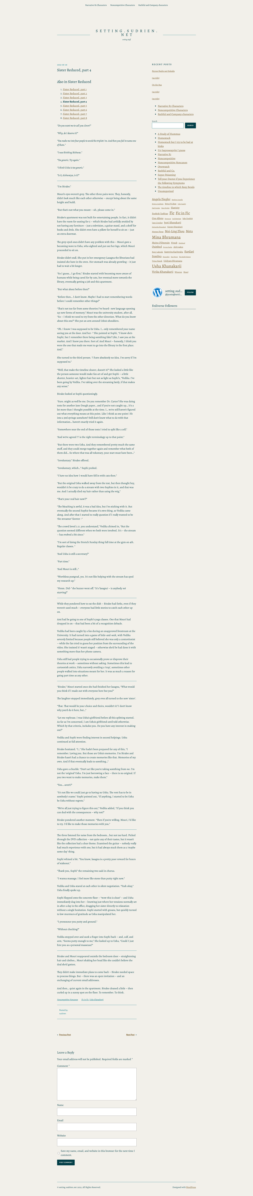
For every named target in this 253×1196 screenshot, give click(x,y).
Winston (178, 272)
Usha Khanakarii (96, 999)
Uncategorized (166, 191)
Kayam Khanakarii (175, 226)
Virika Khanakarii (162, 272)
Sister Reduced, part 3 (75, 97)
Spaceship (166, 257)
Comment (63, 1066)
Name (60, 1105)
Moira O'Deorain (161, 242)
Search (154, 121)
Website (61, 1135)
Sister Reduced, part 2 (75, 93)
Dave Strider (165, 208)
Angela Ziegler (161, 199)
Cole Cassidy (182, 204)
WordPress (191, 1187)
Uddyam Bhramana (173, 260)
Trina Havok (157, 261)
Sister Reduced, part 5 (75, 105)
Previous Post (65, 1035)
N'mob (174, 242)
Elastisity (175, 207)
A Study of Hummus (169, 134)
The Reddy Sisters (185, 257)
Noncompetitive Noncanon (67, 999)
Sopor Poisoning (167, 175)
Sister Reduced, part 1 (75, 89)
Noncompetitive (166, 158)
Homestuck (164, 138)
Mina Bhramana (166, 237)
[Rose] (185, 272)
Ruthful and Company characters (153, 5)
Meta (189, 231)
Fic (171, 213)
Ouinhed (157, 247)
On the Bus (157, 84)
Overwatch (164, 166)
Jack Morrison (176, 219)
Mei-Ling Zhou (174, 231)
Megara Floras (158, 231)
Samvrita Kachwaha (173, 251)
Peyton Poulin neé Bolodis (163, 71)
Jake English (187, 218)
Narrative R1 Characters (96, 5)
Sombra (156, 256)
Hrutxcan (168, 219)
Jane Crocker (157, 222)
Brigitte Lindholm (158, 204)
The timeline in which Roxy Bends (176, 187)
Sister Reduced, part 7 (75, 114)
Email (60, 1120)
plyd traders (178, 247)
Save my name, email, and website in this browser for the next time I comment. (98, 1153)
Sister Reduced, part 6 (75, 110)
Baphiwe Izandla (177, 200)
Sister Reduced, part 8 (75, 118)
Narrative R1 (164, 154)
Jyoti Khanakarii (172, 222)
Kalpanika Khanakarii (159, 227)
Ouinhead (182, 243)
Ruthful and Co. (166, 170)
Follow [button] (190, 292)
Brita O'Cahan (170, 203)
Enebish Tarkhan (160, 213)
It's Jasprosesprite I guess (171, 150)
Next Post (130, 1035)
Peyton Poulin (167, 247)
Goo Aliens (157, 218)
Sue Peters (174, 257)
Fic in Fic (85, 999)
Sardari (189, 251)
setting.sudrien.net (127, 32)
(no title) (155, 78)
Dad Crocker (156, 208)
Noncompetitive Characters (122, 5)
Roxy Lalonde (157, 252)
